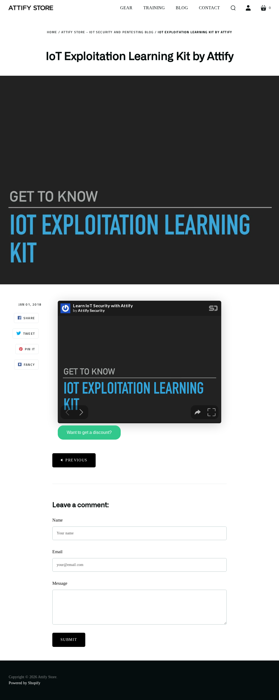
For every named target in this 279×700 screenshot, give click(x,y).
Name (57, 520)
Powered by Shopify (24, 683)
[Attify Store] (30, 8)
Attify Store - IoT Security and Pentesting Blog (107, 32)
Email (57, 551)
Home (52, 32)
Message (59, 583)
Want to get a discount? (89, 432)
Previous (76, 460)
